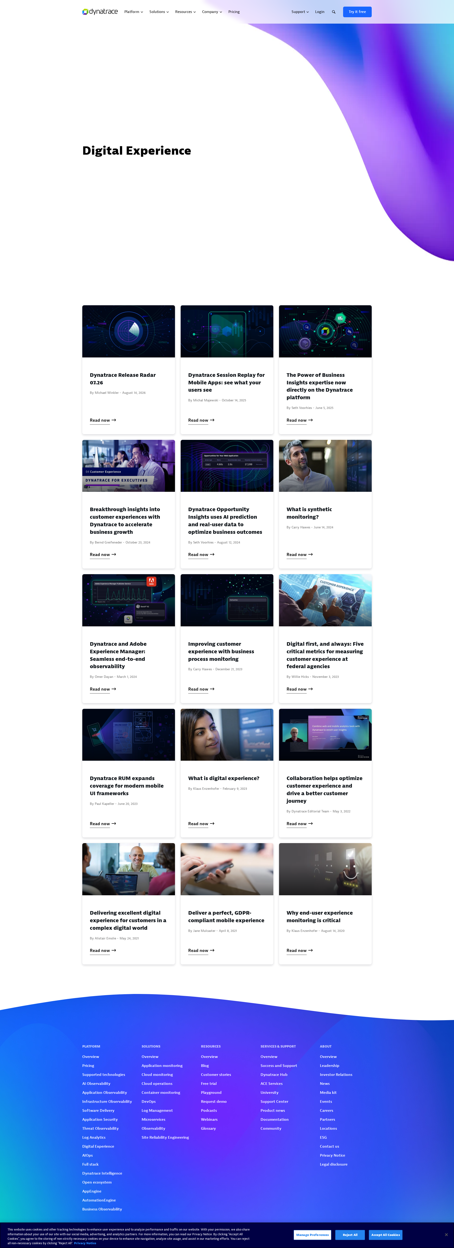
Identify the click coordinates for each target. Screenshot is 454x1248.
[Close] (446, 1234)
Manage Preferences (312, 1235)
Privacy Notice (85, 1243)
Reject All (350, 1235)
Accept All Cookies (385, 1235)
